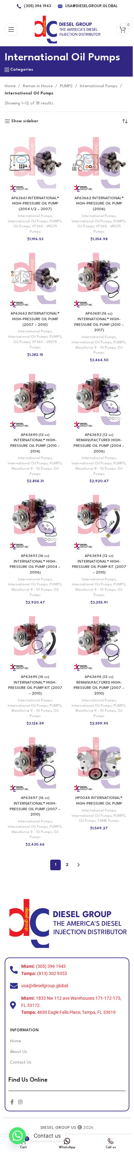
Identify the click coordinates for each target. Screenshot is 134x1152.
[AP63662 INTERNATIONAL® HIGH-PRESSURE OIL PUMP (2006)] (99, 162)
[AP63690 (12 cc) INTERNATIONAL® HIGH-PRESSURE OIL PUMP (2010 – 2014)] (35, 399)
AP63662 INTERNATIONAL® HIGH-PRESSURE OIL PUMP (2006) (99, 203)
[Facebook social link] (12, 1102)
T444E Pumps (108, 821)
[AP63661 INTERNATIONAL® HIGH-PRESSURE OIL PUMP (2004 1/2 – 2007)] (35, 162)
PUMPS (66, 86)
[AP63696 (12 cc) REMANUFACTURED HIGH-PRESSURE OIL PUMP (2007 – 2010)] (99, 641)
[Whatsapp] (17, 1135)
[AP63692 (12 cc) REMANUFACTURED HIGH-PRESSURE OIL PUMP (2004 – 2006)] (99, 399)
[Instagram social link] (20, 1102)
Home (10, 86)
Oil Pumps (21, 226)
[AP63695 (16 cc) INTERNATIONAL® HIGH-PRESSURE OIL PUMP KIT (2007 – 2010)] (35, 641)
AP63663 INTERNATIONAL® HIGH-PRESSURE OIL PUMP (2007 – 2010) (35, 319)
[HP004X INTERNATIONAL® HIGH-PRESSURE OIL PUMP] (99, 762)
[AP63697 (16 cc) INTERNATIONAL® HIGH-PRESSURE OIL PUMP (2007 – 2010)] (35, 762)
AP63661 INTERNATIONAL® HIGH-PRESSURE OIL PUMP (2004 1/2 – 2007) (35, 203)
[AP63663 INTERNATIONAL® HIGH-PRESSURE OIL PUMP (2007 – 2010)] (35, 278)
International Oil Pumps (28, 221)
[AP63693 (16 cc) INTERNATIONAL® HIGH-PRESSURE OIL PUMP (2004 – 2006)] (35, 520)
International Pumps (98, 86)
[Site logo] (67, 29)
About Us (18, 1052)
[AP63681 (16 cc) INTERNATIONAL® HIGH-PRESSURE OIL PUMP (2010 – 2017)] (99, 278)
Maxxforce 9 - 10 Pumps (95, 348)
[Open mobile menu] (11, 29)
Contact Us (20, 1062)
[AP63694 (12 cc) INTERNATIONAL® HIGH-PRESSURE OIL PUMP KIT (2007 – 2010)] (99, 520)
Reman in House (38, 86)
